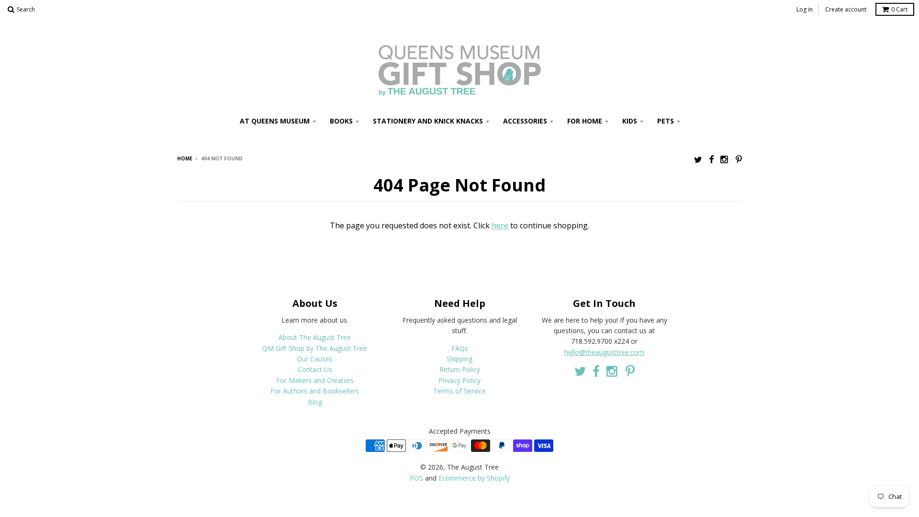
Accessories (525, 120)
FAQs (459, 348)
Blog (315, 401)
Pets (665, 120)
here (500, 225)
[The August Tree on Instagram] (724, 159)
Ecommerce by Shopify (474, 478)
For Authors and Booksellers (314, 390)
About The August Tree (315, 337)
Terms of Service (459, 390)
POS (416, 478)
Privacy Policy (459, 380)
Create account (845, 9)
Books (341, 120)
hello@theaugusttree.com (604, 352)
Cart (899, 9)
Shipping (459, 358)
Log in (804, 9)
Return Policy (459, 369)
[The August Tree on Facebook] (711, 159)
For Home (584, 120)
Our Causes (315, 358)
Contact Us (315, 369)
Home (184, 158)
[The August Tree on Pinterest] (739, 159)
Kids (629, 120)
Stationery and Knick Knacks (428, 120)
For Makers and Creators (315, 380)
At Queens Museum (275, 120)
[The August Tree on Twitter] (698, 159)
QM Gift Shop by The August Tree (314, 348)
